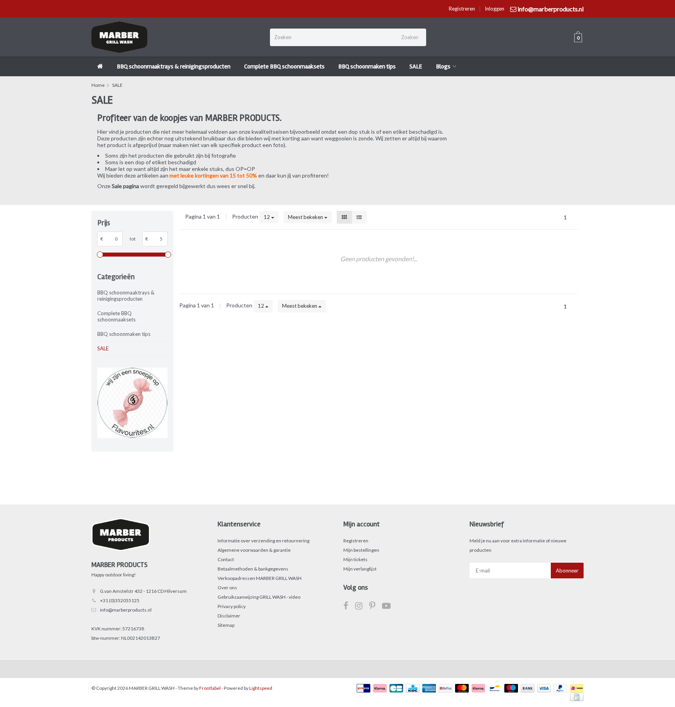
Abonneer (567, 570)
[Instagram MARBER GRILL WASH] (362, 607)
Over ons (227, 587)
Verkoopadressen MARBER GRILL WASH (260, 578)
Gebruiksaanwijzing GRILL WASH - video (259, 597)
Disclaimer (229, 616)
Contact (226, 559)
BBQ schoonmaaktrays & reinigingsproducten (173, 66)
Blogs (443, 66)
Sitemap (226, 625)
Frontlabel (210, 688)
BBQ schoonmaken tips (367, 66)
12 (267, 217)
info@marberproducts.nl (126, 610)
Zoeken (409, 37)
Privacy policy (232, 606)
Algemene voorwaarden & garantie (254, 550)
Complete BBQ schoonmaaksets (284, 66)
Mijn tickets (355, 559)
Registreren (462, 8)
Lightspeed (260, 688)
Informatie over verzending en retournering (263, 541)
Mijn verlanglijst (360, 569)
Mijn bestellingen (361, 550)
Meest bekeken (306, 217)
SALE (415, 66)
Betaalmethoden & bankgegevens (253, 569)
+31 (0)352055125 (119, 600)
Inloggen (494, 8)
